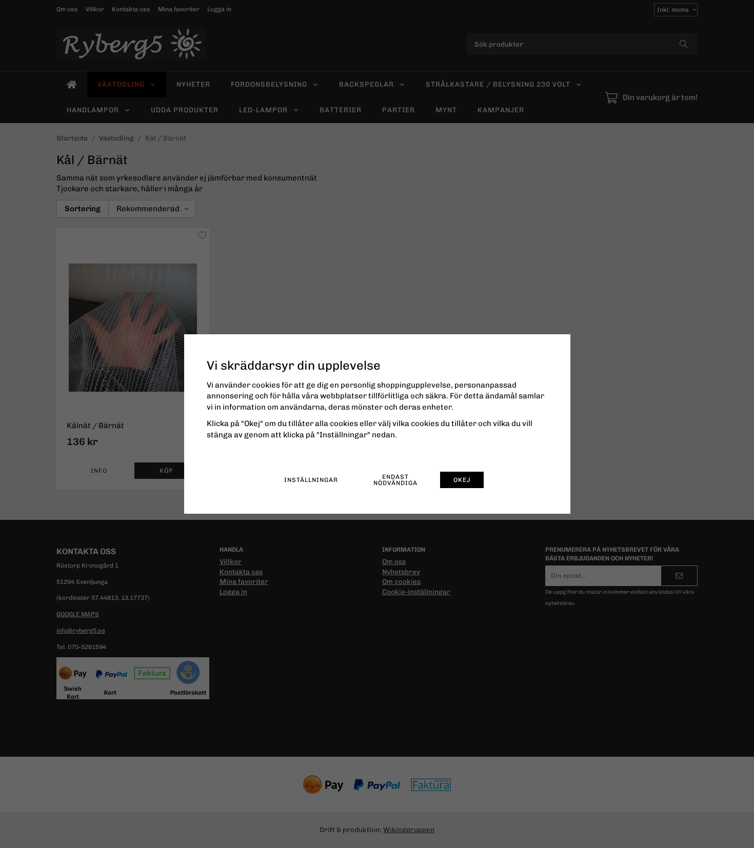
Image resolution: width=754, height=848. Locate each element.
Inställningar (311, 479)
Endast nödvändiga (395, 480)
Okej (461, 479)
